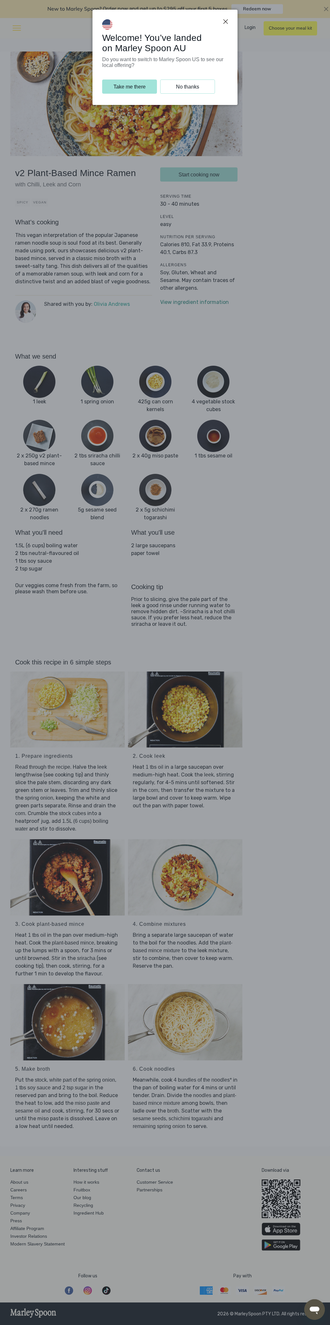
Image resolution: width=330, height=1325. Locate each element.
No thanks (187, 86)
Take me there (129, 86)
